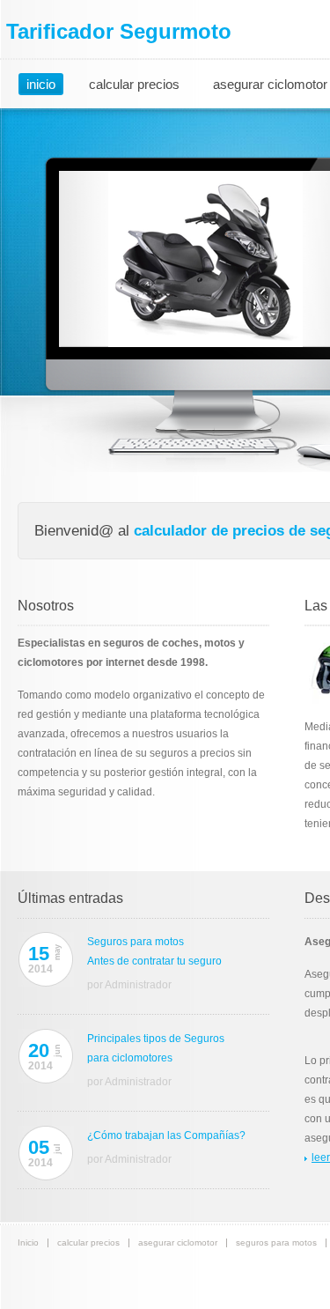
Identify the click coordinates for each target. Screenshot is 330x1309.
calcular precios (134, 84)
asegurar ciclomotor (177, 1242)
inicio (40, 84)
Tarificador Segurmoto (118, 31)
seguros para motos (276, 1242)
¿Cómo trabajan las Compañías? (166, 1135)
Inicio (28, 1242)
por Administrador (129, 985)
